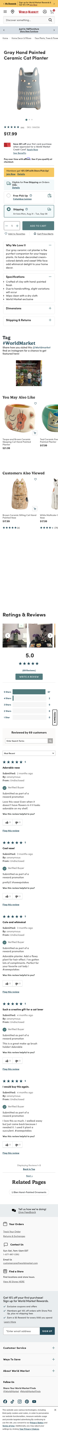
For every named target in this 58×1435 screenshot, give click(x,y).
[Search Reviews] (50, 740)
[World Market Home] (29, 12)
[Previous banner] (4, 3)
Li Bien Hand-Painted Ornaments (29, 1192)
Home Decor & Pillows (21, 38)
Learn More (29, 373)
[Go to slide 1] (26, 120)
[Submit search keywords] (50, 20)
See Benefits (19, 153)
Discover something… (18, 20)
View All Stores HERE (13, 1281)
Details (21, 174)
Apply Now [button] (32, 149)
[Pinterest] (27, 1401)
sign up (47, 1331)
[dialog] (29, 1420)
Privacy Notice (37, 1423)
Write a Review (29, 676)
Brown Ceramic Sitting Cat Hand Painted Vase (19, 516)
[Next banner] (54, 3)
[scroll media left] (7, 635)
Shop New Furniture (29, 31)
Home (5, 38)
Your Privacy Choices (29, 1429)
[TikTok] (12, 1401)
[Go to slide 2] (29, 119)
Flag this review (11, 830)
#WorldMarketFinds (30, 1391)
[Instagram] (20, 1401)
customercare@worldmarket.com (20, 1263)
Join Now (33, 4)
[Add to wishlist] (35, 403)
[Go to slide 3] (32, 119)
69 (22, 127)
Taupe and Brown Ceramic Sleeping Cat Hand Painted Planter (17, 442)
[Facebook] (5, 1401)
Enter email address (19, 1331)
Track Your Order (12, 1231)
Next (29, 1175)
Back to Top (29, 1169)
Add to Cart (38, 225)
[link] (52, 11)
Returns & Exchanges (14, 1236)
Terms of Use (8, 1426)
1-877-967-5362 (11, 1254)
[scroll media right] (50, 635)
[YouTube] (34, 1401)
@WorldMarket (11, 1391)
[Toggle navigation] (5, 11)
